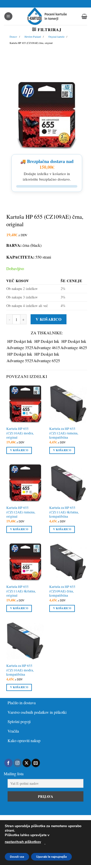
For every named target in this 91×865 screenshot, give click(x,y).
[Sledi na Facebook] (8, 763)
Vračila (13, 731)
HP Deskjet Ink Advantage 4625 (73, 344)
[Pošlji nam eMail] (36, 763)
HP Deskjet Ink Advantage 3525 (20, 344)
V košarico (49, 319)
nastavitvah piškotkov (23, 841)
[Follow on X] (26, 763)
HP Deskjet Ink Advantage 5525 (20, 357)
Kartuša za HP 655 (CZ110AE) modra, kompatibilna (20, 670)
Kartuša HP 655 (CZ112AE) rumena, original (20, 512)
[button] (8, 16)
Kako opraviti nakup (24, 740)
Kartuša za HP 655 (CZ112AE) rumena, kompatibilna (63, 433)
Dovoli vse (17, 857)
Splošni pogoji (19, 721)
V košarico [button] (19, 450)
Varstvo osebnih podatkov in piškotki (37, 712)
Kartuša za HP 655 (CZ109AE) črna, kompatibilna (62, 591)
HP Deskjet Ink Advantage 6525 (46, 357)
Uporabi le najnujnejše (51, 857)
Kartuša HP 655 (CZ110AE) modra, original (20, 433)
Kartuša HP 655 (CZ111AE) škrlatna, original (21, 591)
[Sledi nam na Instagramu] (17, 763)
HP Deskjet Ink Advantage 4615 (46, 344)
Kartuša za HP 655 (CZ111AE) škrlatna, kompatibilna (64, 512)
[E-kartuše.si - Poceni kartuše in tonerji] (47, 16)
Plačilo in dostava (22, 702)
